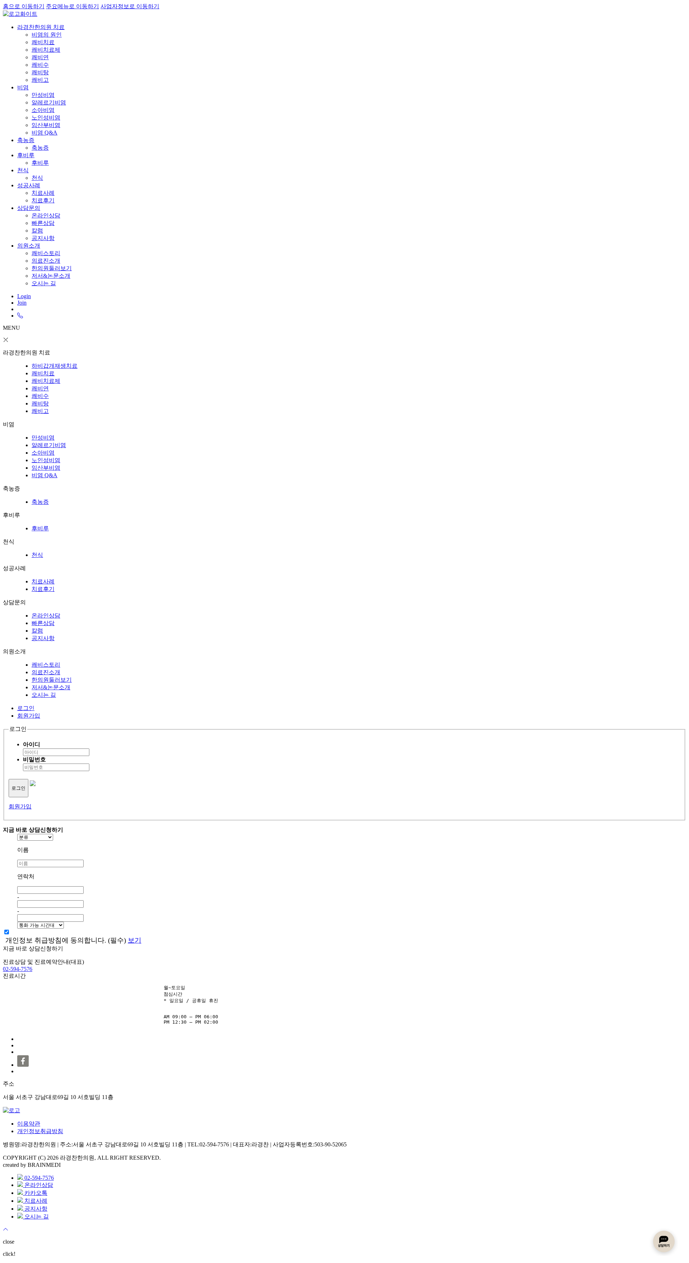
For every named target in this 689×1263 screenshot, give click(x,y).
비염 (23, 87)
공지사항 (43, 238)
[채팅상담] (664, 1241)
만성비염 (43, 95)
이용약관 (28, 1124)
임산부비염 (46, 125)
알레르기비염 (49, 102)
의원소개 (28, 246)
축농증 (25, 140)
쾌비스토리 (46, 253)
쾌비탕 (40, 72)
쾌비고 (40, 80)
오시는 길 (44, 283)
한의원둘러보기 (52, 268)
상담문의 (28, 208)
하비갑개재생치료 (55, 366)
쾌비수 (40, 65)
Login (24, 296)
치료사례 (43, 193)
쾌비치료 (43, 42)
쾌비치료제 (46, 50)
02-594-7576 (17, 969)
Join (22, 303)
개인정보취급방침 (40, 1131)
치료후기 (43, 200)
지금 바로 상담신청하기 (33, 948)
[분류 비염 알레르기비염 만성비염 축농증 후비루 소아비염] (351, 837)
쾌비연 (40, 57)
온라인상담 (46, 215)
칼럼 (37, 230)
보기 (134, 940)
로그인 (25, 708)
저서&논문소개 (51, 276)
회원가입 (28, 716)
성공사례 (28, 185)
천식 (23, 170)
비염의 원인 (47, 35)
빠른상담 (43, 223)
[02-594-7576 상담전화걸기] (20, 316)
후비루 (25, 155)
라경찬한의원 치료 (41, 27)
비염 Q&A (44, 133)
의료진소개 (46, 261)
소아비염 (43, 110)
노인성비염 (46, 117)
